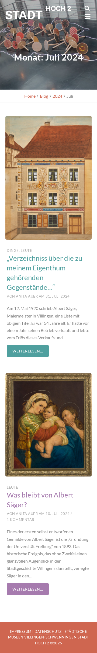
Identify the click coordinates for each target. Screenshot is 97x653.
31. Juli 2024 (58, 296)
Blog (44, 95)
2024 (57, 95)
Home (30, 95)
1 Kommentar (20, 519)
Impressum (21, 631)
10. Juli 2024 (58, 513)
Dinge (13, 250)
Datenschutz (48, 631)
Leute (26, 250)
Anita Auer (27, 296)
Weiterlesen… (27, 351)
